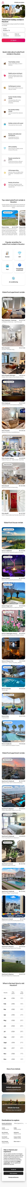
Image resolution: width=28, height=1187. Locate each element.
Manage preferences (13, 1177)
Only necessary (13, 1173)
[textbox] (7, 36)
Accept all (13, 1169)
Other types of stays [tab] (19, 1123)
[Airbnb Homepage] (3, 2)
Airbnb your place (19, 2)
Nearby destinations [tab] (7, 1123)
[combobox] (13, 30)
